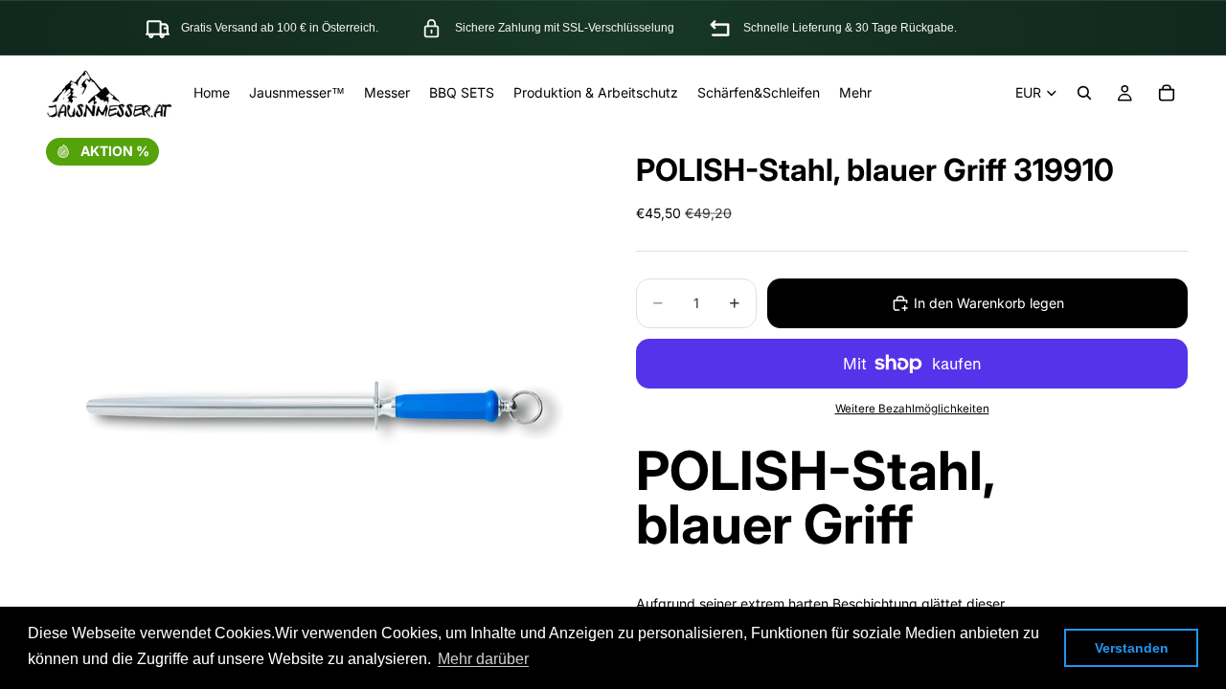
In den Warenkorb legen (989, 303)
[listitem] (855, 93)
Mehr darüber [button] (483, 659)
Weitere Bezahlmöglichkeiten (912, 408)
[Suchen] (1084, 93)
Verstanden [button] (1132, 648)
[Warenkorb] (1167, 93)
